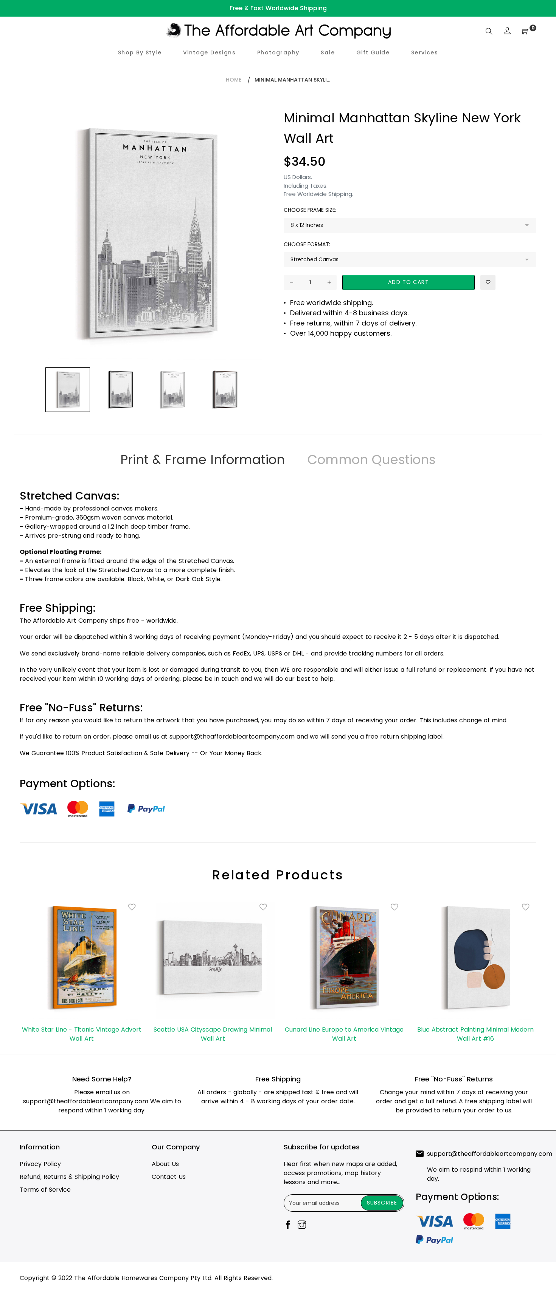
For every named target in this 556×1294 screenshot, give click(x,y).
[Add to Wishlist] (487, 282)
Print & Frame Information (202, 459)
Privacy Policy (40, 1164)
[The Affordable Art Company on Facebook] (288, 1225)
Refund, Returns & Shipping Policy (69, 1176)
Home (233, 79)
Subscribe (382, 1202)
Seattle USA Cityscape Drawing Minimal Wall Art (213, 1034)
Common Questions (372, 459)
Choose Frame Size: (310, 210)
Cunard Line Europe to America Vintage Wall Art (344, 1034)
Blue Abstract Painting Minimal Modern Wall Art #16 (475, 1034)
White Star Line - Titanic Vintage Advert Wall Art (81, 1034)
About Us (165, 1164)
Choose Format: (307, 244)
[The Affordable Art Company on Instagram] (302, 1225)
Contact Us (169, 1176)
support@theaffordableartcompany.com (85, 1101)
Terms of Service (45, 1189)
